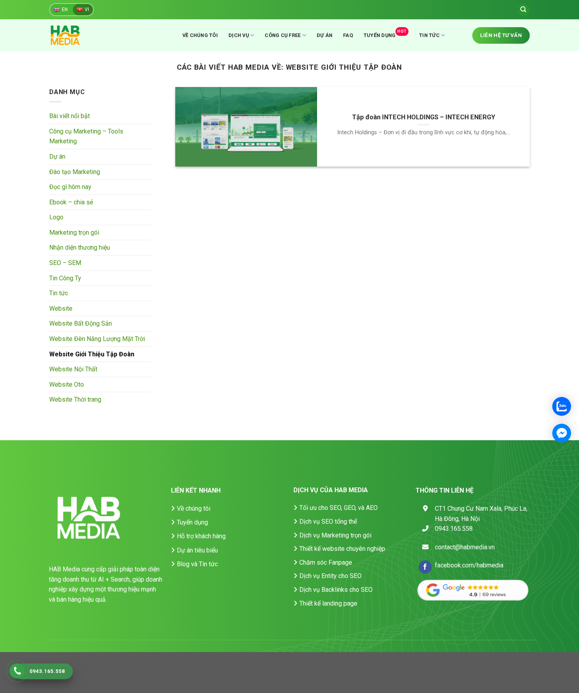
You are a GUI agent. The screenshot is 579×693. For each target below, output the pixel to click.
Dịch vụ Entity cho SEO (330, 576)
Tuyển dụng (385, 33)
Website (60, 308)
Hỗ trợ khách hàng (201, 536)
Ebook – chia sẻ (71, 202)
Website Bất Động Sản (80, 324)
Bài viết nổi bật (69, 116)
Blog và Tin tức (197, 564)
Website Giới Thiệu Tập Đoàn (91, 354)
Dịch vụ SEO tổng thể (328, 521)
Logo (56, 217)
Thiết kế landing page (328, 603)
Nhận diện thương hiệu (79, 248)
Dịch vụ (238, 35)
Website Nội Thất (73, 369)
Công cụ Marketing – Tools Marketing (86, 136)
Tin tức (429, 35)
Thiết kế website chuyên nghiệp (342, 548)
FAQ (348, 35)
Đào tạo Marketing (74, 172)
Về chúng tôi (200, 35)
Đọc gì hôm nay (70, 187)
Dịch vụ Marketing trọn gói (335, 535)
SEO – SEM (65, 263)
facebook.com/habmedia (469, 565)
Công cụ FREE (283, 35)
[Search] (523, 10)
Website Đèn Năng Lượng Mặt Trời (97, 339)
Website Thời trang (75, 400)
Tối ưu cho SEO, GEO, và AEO (338, 507)
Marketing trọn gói (74, 232)
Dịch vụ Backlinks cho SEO (336, 589)
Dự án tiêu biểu (197, 550)
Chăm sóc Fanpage (325, 562)
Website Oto (66, 384)
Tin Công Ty (65, 278)
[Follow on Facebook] (425, 567)
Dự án (324, 35)
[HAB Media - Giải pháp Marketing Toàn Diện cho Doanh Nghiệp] (74, 35)
